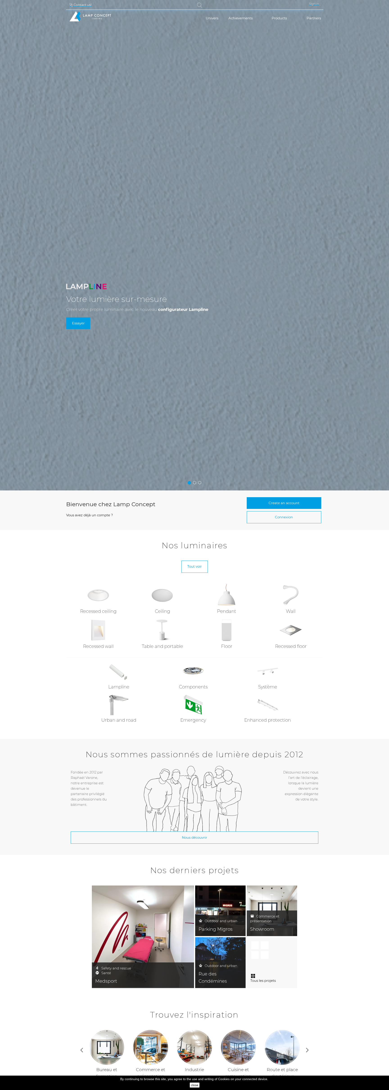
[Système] (267, 671)
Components (193, 687)
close (194, 1085)
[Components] (193, 671)
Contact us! (82, 5)
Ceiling (162, 611)
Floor (226, 646)
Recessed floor (291, 646)
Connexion (284, 517)
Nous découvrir (194, 837)
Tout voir (194, 566)
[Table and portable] (162, 630)
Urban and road (118, 720)
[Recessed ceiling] (98, 595)
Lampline (118, 687)
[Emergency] (193, 704)
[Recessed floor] (291, 630)
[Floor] (226, 630)
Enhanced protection (267, 720)
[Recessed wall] (98, 630)
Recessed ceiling (98, 611)
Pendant (226, 611)
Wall (291, 611)
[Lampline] (118, 671)
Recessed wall (98, 646)
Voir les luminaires (64, 322)
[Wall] (291, 595)
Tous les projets (263, 980)
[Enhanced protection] (267, 704)
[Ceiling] (162, 595)
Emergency (193, 720)
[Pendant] (226, 595)
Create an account (284, 503)
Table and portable (162, 646)
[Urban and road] (118, 704)
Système (267, 687)
